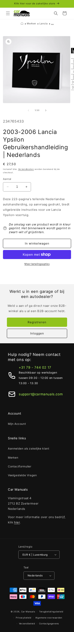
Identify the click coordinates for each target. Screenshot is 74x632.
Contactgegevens (49, 623)
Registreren (37, 322)
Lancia (43, 23)
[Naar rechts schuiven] (45, 110)
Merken (31, 23)
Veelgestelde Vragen (22, 475)
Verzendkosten (26, 169)
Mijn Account (17, 423)
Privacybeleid (23, 617)
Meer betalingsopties (37, 263)
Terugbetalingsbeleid (51, 611)
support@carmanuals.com (41, 394)
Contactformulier (19, 466)
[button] (8, 13)
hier (17, 522)
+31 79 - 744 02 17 (35, 367)
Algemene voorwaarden (48, 617)
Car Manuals (28, 611)
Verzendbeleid (27, 623)
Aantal (7, 178)
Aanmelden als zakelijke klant (28, 448)
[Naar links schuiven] (28, 110)
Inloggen (37, 333)
